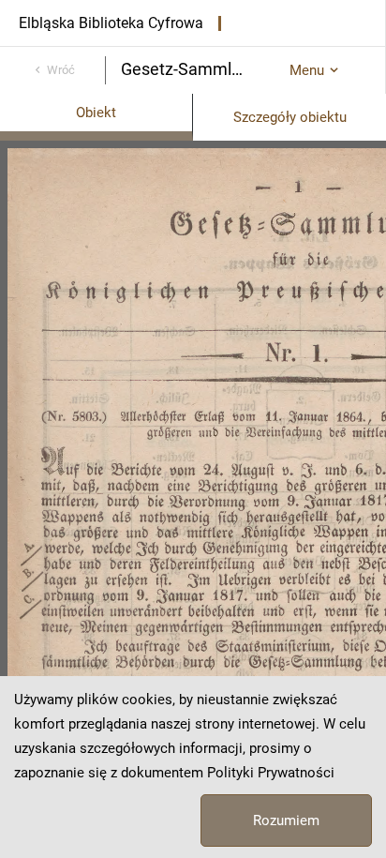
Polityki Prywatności (270, 772)
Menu (307, 70)
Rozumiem (286, 820)
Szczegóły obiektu (290, 117)
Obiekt (96, 112)
